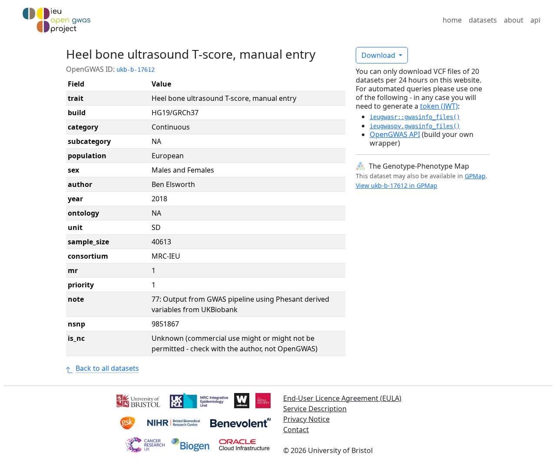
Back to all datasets (107, 368)
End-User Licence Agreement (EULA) (342, 398)
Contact (296, 429)
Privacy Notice (306, 419)
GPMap (475, 176)
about (513, 20)
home (452, 20)
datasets (483, 20)
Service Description (315, 408)
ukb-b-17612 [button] (135, 69)
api (535, 20)
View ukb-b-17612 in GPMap (396, 185)
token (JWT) (439, 106)
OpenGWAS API (395, 134)
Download (379, 55)
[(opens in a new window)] (137, 400)
